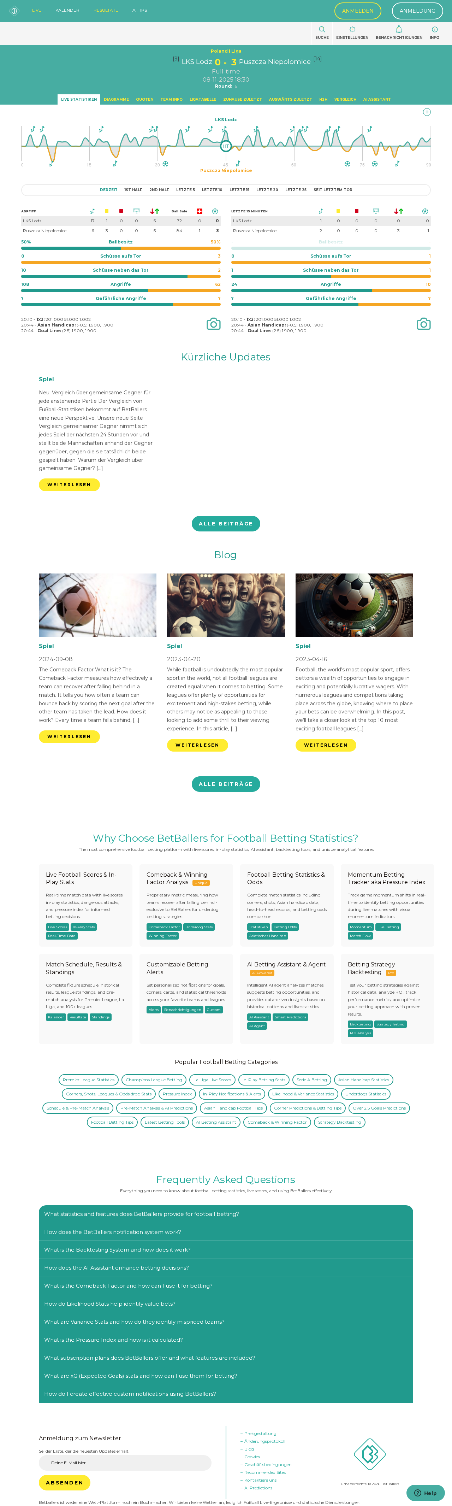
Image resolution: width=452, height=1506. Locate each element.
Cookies (252, 1456)
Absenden (64, 1482)
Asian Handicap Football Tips (233, 1108)
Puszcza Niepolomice (275, 62)
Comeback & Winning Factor (277, 1122)
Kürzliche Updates (225, 357)
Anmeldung (417, 11)
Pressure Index (177, 1093)
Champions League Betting (154, 1079)
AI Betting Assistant (216, 1122)
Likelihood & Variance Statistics (303, 1093)
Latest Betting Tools (165, 1122)
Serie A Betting (312, 1079)
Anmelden (358, 11)
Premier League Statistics (88, 1079)
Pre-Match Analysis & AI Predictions (156, 1108)
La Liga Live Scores (212, 1079)
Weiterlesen (69, 484)
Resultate (106, 10)
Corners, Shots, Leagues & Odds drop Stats (108, 1093)
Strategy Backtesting (339, 1122)
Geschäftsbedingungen (268, 1464)
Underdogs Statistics (365, 1093)
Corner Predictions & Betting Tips (307, 1108)
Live (36, 10)
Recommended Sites (265, 1472)
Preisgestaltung (260, 1433)
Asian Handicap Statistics (363, 1079)
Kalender (67, 10)
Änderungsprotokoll (264, 1441)
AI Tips (139, 10)
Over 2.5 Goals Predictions (379, 1108)
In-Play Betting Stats (264, 1079)
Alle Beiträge (226, 523)
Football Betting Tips (112, 1122)
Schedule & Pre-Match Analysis (78, 1108)
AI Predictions (258, 1487)
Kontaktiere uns (260, 1480)
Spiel (46, 379)
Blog (225, 555)
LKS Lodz (197, 62)
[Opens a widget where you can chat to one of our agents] (425, 1493)
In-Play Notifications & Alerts (232, 1093)
